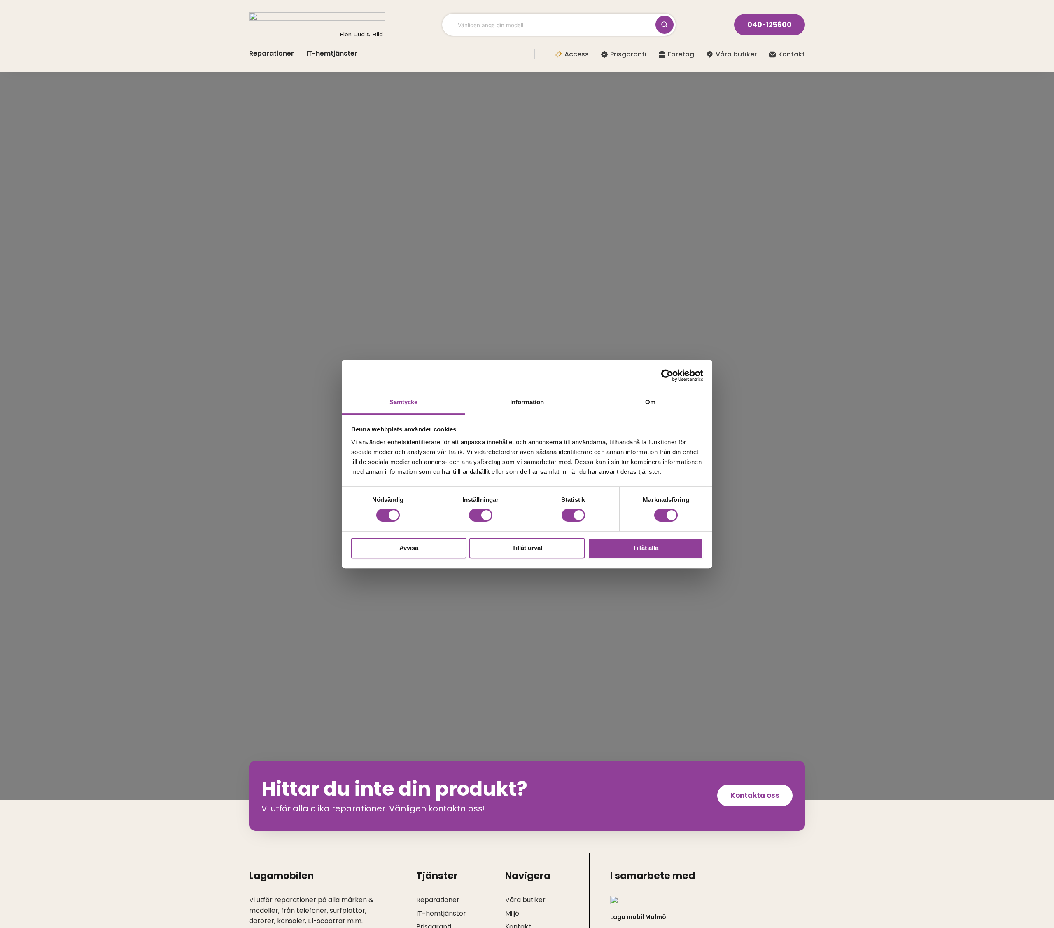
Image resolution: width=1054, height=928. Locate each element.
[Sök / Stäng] (664, 25)
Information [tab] (527, 401)
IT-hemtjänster (331, 53)
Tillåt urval (527, 547)
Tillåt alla (645, 547)
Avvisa (408, 547)
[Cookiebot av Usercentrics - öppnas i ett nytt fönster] (667, 375)
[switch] (480, 515)
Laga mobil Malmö (638, 917)
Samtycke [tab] (403, 401)
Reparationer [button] (271, 53)
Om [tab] (650, 401)
